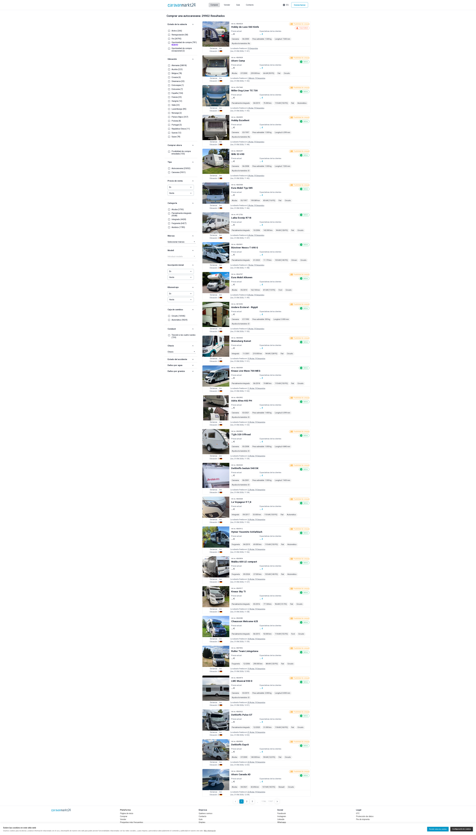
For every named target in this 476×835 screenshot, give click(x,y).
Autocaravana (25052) (181, 168)
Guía (200, 819)
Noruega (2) (177, 113)
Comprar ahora (175, 145)
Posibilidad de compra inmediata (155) (181, 152)
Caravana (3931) (179, 172)
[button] (286, 5)
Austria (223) (177, 69)
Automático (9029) (179, 319)
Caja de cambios (175, 309)
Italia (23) (176, 105)
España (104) (177, 93)
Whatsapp (281, 822)
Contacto (202, 816)
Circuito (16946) (178, 315)
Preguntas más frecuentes (131, 822)
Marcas (171, 235)
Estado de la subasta (177, 24)
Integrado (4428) (179, 219)
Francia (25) (177, 97)
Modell (171, 250)
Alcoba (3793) (178, 209)
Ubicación (172, 59)
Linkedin (280, 819)
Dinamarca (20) (178, 81)
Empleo (202, 822)
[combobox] (182, 256)
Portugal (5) (177, 124)
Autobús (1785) (178, 227)
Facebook (281, 813)
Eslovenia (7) (177, 89)
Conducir (172, 328)
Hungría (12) (177, 101)
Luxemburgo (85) (179, 109)
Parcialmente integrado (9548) (181, 214)
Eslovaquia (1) (178, 85)
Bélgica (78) (177, 73)
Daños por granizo (176, 371)
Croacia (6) (176, 77)
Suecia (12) (176, 132)
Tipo (170, 162)
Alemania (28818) (179, 65)
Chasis (171, 345)
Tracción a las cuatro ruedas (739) (183, 336)
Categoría (172, 203)
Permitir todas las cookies (438, 829)
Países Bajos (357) (180, 116)
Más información (210, 831)
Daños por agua (175, 365)
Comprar (123, 816)
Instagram (281, 816)
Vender (123, 819)
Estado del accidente (177, 359)
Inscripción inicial (176, 265)
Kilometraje (173, 287)
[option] (256, 37)
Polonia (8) (176, 120)
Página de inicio (126, 813)
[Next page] (277, 801)
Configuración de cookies (461, 829)
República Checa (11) (181, 128)
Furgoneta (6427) (179, 223)
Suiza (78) (176, 136)
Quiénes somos (205, 813)
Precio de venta (175, 180)
